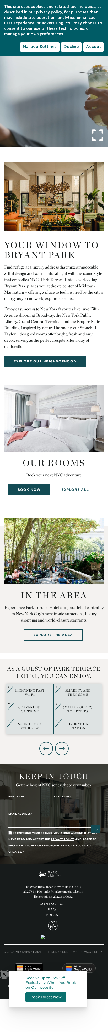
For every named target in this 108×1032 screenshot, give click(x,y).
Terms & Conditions (62, 951)
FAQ (52, 909)
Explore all (75, 490)
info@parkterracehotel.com (63, 891)
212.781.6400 (32, 891)
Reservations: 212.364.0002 (53, 896)
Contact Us (52, 904)
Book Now (29, 490)
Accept (93, 47)
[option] (54, 709)
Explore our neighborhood (45, 361)
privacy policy (49, 12)
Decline (71, 47)
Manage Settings (40, 47)
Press (52, 915)
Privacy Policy (91, 951)
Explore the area (53, 635)
